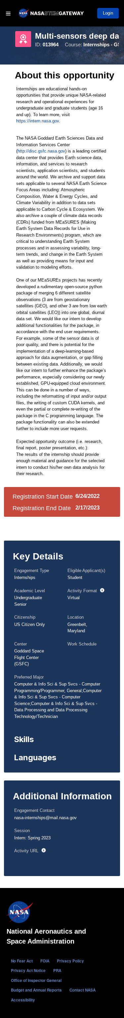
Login (108, 13)
